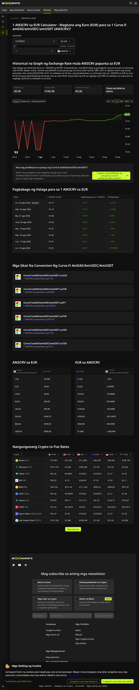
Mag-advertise (60, 10)
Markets (47, 10)
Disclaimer (79, 686)
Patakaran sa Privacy (63, 686)
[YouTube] (19, 565)
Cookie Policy (73, 675)
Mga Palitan (80, 643)
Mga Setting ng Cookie (97, 686)
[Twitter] (13, 565)
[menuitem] (3, 16)
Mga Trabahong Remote (57, 661)
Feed (4, 10)
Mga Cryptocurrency (84, 639)
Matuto (78, 634)
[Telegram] (25, 565)
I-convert (14, 18)
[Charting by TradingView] (16, 152)
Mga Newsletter (17, 10)
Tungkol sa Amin (53, 630)
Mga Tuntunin (45, 686)
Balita (78, 630)
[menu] (3, 24)
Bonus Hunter (34, 10)
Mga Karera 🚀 (52, 634)
